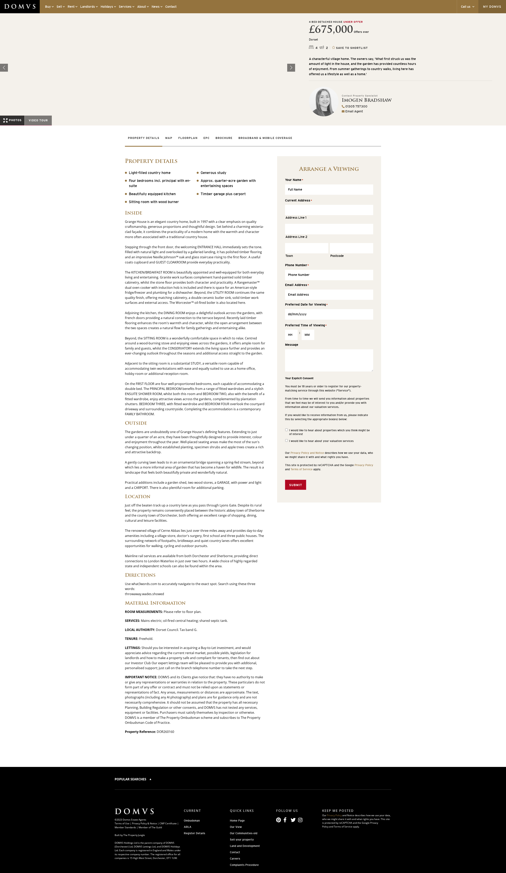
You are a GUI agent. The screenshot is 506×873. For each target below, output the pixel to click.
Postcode (337, 255)
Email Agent (354, 111)
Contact (171, 7)
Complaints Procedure (244, 864)
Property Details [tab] (143, 138)
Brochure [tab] (223, 138)
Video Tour (38, 120)
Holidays (107, 7)
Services (125, 7)
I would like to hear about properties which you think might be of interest (329, 432)
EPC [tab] (206, 138)
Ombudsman (192, 820)
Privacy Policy (364, 465)
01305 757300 (356, 106)
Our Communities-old (243, 833)
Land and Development (245, 845)
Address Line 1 (295, 217)
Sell (59, 7)
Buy (48, 7)
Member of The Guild (150, 827)
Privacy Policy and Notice (307, 452)
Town (289, 255)
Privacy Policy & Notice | (146, 823)
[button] (291, 68)
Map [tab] (168, 138)
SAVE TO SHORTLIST (352, 47)
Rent (71, 7)
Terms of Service (301, 469)
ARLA (187, 826)
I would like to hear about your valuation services (321, 441)
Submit (295, 485)
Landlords (87, 7)
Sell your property (242, 839)
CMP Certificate (168, 823)
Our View (236, 826)
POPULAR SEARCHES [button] (131, 779)
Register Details (194, 833)
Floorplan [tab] (187, 138)
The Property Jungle (134, 835)
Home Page (237, 820)
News (156, 7)
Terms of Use (122, 823)
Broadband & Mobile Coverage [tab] (265, 138)
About (141, 7)
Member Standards (125, 827)
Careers (235, 858)
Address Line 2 (296, 236)
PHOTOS (15, 120)
